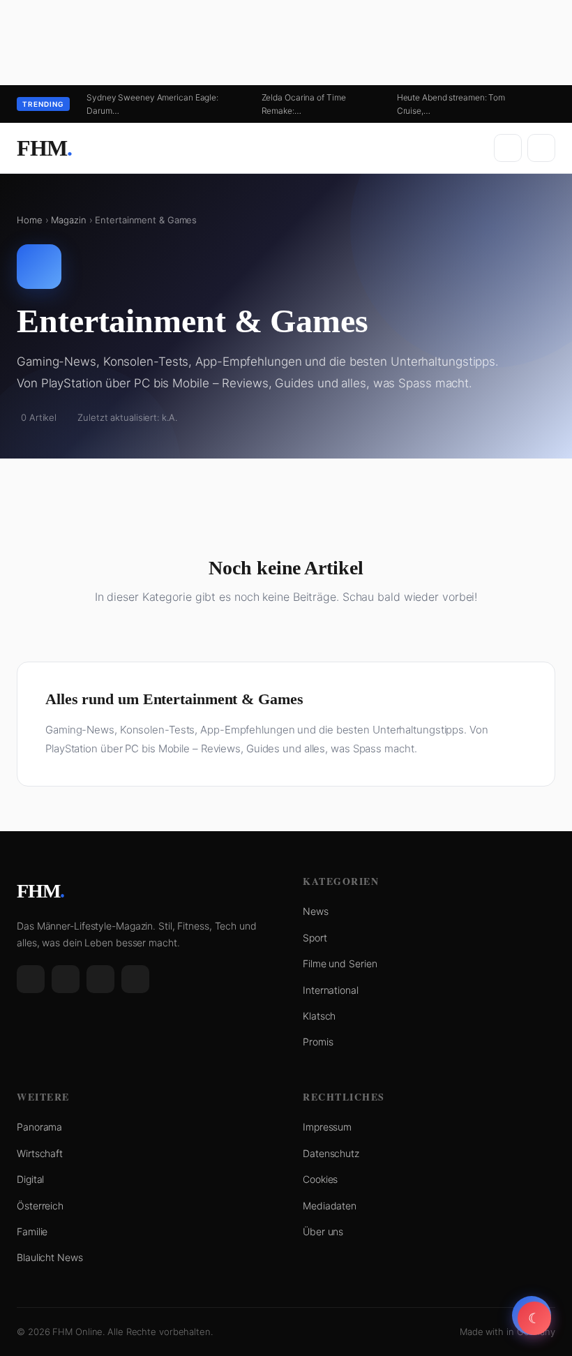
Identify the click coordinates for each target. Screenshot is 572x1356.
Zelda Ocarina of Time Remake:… (304, 104)
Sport (315, 938)
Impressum (327, 1127)
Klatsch (319, 1016)
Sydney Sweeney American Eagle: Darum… (152, 104)
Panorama (39, 1127)
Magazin (68, 219)
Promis (318, 1042)
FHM (44, 148)
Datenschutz (331, 1153)
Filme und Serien (340, 963)
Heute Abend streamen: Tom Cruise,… (451, 104)
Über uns (323, 1231)
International (331, 990)
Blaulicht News (50, 1257)
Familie (32, 1231)
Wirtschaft (40, 1153)
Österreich (40, 1206)
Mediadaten (329, 1206)
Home (30, 219)
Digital (30, 1179)
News (316, 911)
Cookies (320, 1179)
